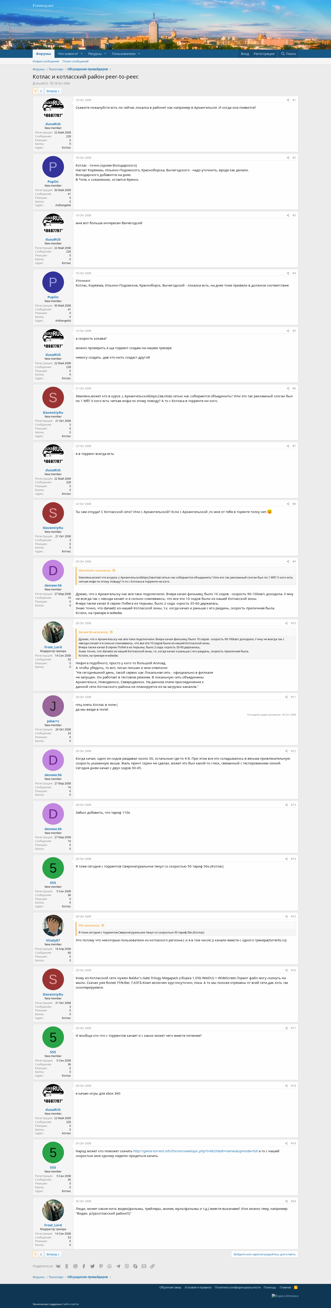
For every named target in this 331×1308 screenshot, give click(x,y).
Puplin (53, 181)
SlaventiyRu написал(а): (95, 570)
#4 (294, 273)
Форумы (43, 53)
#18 (293, 1086)
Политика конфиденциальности (238, 1287)
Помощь (270, 1287)
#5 (294, 331)
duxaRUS (42, 83)
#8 (294, 504)
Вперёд (52, 91)
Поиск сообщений (75, 61)
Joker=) (53, 721)
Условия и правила (198, 1287)
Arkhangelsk (63, 205)
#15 (293, 916)
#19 (293, 1143)
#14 (293, 859)
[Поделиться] (288, 100)
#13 (293, 805)
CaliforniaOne (70, 1304)
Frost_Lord (53, 647)
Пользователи (124, 53)
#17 (293, 1028)
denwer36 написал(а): (93, 632)
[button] (82, 54)
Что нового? (68, 53)
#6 (294, 388)
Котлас (66, 147)
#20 (293, 1201)
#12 (293, 751)
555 (53, 882)
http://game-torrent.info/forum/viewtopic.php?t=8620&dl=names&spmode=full (195, 1151)
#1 (294, 100)
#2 (294, 158)
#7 (294, 446)
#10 (293, 623)
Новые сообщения (46, 61)
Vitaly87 (53, 940)
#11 (293, 697)
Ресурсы (95, 53)
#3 (294, 215)
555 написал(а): (89, 925)
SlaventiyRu (53, 412)
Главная (285, 1287)
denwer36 (53, 585)
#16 (293, 970)
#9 (294, 561)
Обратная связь (170, 1287)
